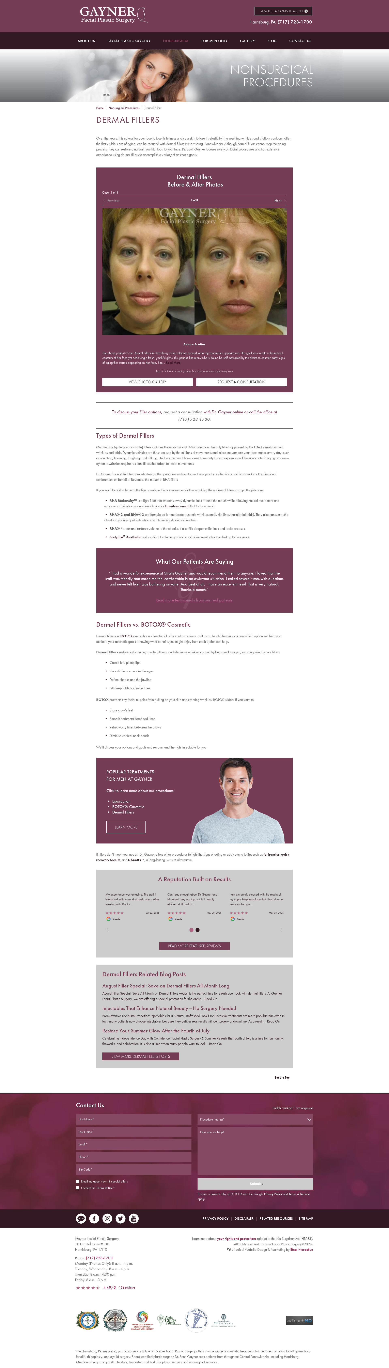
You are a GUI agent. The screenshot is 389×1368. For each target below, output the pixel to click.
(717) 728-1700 (99, 1257)
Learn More (126, 827)
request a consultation (182, 412)
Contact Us (300, 40)
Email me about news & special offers (104, 1181)
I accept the (88, 1188)
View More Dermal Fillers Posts (140, 1056)
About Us (86, 40)
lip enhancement (177, 506)
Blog (272, 40)
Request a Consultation (241, 382)
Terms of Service (299, 1194)
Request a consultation (282, 11)
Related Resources (276, 1218)
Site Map (306, 1218)
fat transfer (271, 854)
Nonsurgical (176, 40)
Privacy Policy (273, 1194)
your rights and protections (236, 1238)
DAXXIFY (136, 859)
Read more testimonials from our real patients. (194, 600)
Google (116, 919)
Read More (173, 362)
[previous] (109, 929)
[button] (268, 200)
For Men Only (214, 40)
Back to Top (282, 1077)
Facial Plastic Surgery (129, 40)
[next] (280, 929)
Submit (255, 1184)
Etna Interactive (301, 1249)
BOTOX (127, 636)
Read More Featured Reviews (194, 946)
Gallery (247, 40)
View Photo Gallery (147, 382)
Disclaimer (244, 1218)
